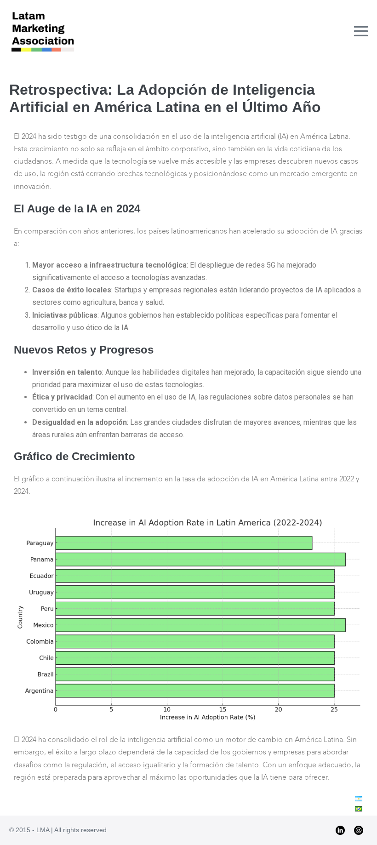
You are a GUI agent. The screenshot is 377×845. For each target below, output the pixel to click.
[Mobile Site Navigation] (361, 31)
